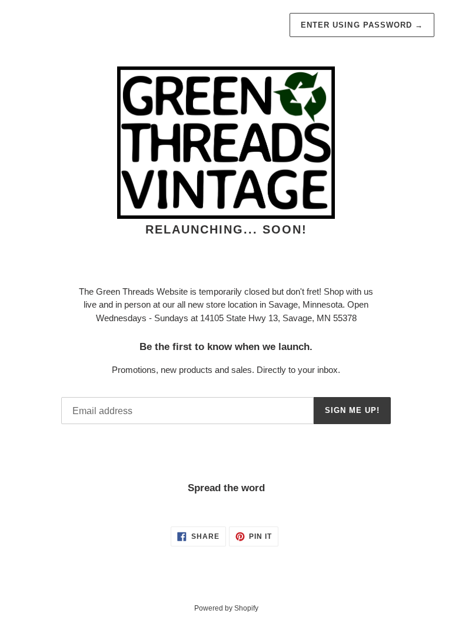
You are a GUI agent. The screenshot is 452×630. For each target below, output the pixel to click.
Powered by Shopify (226, 608)
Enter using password (362, 25)
